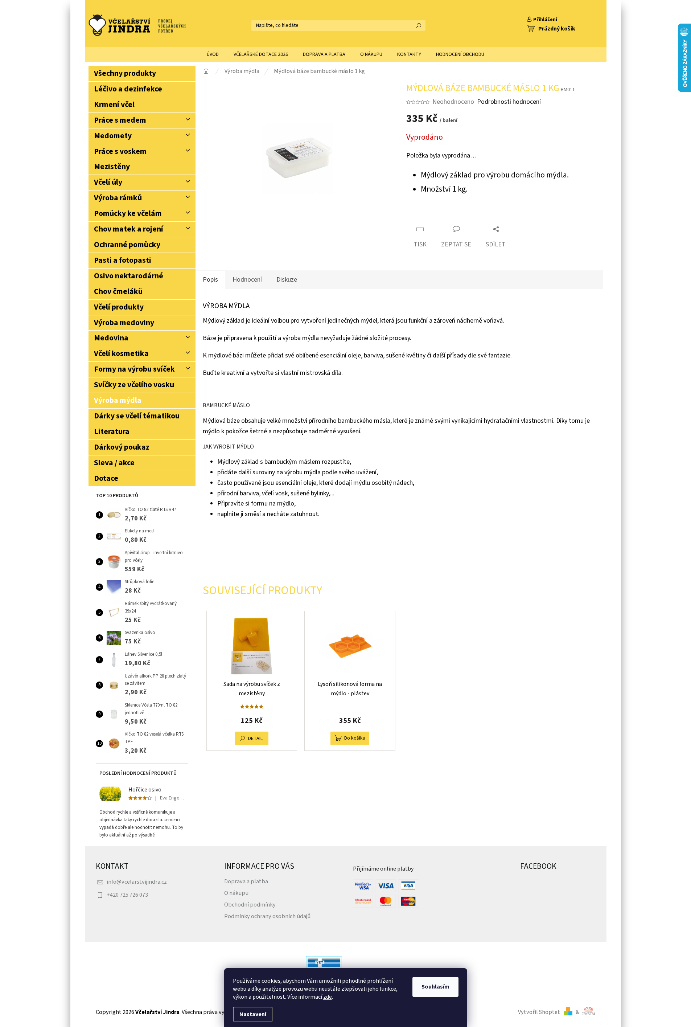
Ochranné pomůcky (127, 244)
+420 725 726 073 (127, 895)
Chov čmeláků (118, 291)
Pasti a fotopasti (122, 260)
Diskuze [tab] (286, 279)
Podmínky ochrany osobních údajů (267, 916)
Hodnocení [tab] (247, 279)
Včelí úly (108, 182)
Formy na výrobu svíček (134, 369)
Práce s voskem (120, 151)
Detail (255, 738)
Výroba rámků (118, 198)
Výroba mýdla (117, 400)
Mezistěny (112, 166)
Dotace (106, 478)
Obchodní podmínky (250, 904)
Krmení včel (114, 104)
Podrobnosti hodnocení (509, 101)
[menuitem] (213, 54)
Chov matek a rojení (128, 229)
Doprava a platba (246, 881)
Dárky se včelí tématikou (137, 416)
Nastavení (252, 1014)
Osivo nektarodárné (128, 276)
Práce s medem (120, 120)
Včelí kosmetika (121, 353)
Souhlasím (435, 987)
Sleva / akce (114, 463)
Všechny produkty (125, 73)
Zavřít (448, 216)
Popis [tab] (210, 279)
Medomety (113, 136)
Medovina (111, 338)
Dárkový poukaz (121, 447)
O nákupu (236, 893)
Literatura (111, 431)
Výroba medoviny (124, 322)
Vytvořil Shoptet (539, 1012)
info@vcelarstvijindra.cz (137, 881)
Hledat (418, 25)
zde (327, 997)
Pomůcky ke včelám (128, 213)
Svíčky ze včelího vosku (134, 384)
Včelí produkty (119, 307)
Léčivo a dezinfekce (128, 89)
